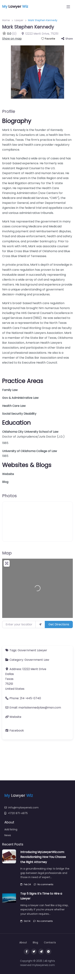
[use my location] (40, 624)
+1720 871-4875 (18, 813)
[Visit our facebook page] (26, 951)
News (7, 835)
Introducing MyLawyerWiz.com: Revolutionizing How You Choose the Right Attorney (43, 857)
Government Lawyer (32, 650)
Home (6, 20)
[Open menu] (68, 7)
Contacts (50, 942)
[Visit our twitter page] (34, 951)
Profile (8, 111)
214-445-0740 (30, 698)
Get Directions (58, 624)
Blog (5, 482)
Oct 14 (27, 921)
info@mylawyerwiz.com (23, 807)
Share (69, 38)
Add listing (10, 829)
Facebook (16, 730)
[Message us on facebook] (48, 951)
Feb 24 (27, 884)
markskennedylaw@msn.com (39, 707)
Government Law (36, 660)
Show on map (12, 38)
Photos (9, 496)
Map (7, 553)
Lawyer (19, 20)
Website (8, 474)
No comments (45, 884)
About (23, 942)
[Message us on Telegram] (41, 951)
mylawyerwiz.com (43, 965)
